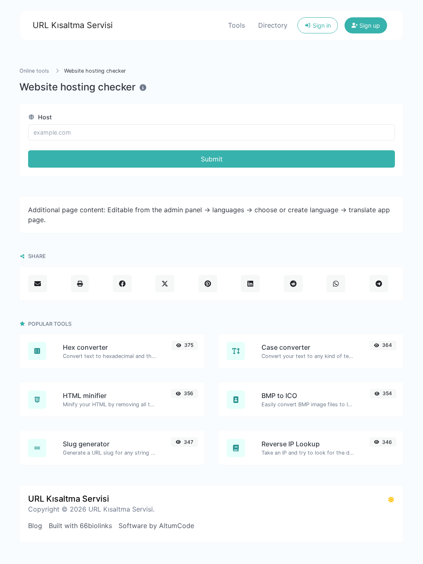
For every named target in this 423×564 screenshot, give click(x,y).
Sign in (321, 25)
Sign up (369, 25)
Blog (35, 525)
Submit (212, 159)
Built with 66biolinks (80, 525)
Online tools (34, 71)
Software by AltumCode (156, 525)
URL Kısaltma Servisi (73, 25)
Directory (273, 25)
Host (44, 117)
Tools (236, 25)
